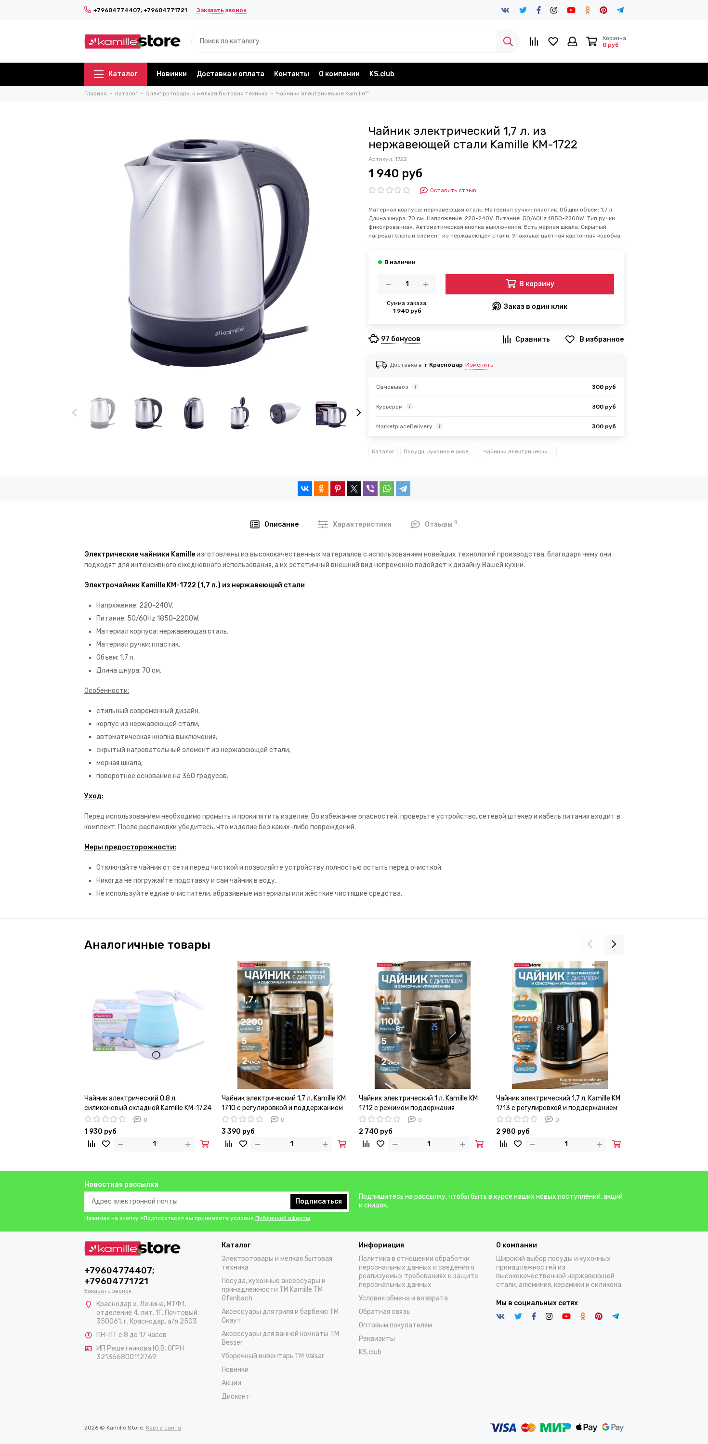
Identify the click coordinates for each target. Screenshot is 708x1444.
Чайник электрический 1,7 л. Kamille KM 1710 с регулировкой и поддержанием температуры (284, 1103)
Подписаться (318, 1201)
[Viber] (370, 488)
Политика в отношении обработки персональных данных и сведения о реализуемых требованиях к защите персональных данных (418, 1272)
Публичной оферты (282, 1218)
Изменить (479, 364)
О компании (339, 74)
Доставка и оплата (230, 74)
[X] (354, 488)
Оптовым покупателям (395, 1325)
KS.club (381, 74)
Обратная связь (384, 1312)
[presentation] (74, 413)
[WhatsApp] (387, 488)
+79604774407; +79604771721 (140, 10)
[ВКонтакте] (305, 488)
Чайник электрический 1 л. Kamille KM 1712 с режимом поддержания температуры (418, 1103)
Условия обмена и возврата (403, 1298)
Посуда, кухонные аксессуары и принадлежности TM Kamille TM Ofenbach (440, 451)
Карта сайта (163, 1427)
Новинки (172, 74)
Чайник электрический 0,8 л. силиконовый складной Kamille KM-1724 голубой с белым (147, 1103)
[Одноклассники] (321, 488)
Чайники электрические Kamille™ (520, 451)
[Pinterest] (337, 488)
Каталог (122, 74)
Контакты (291, 74)
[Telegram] (403, 488)
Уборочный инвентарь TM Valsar (273, 1356)
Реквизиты (377, 1339)
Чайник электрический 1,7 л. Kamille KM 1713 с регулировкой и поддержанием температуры (558, 1103)
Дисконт (236, 1396)
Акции (231, 1383)
